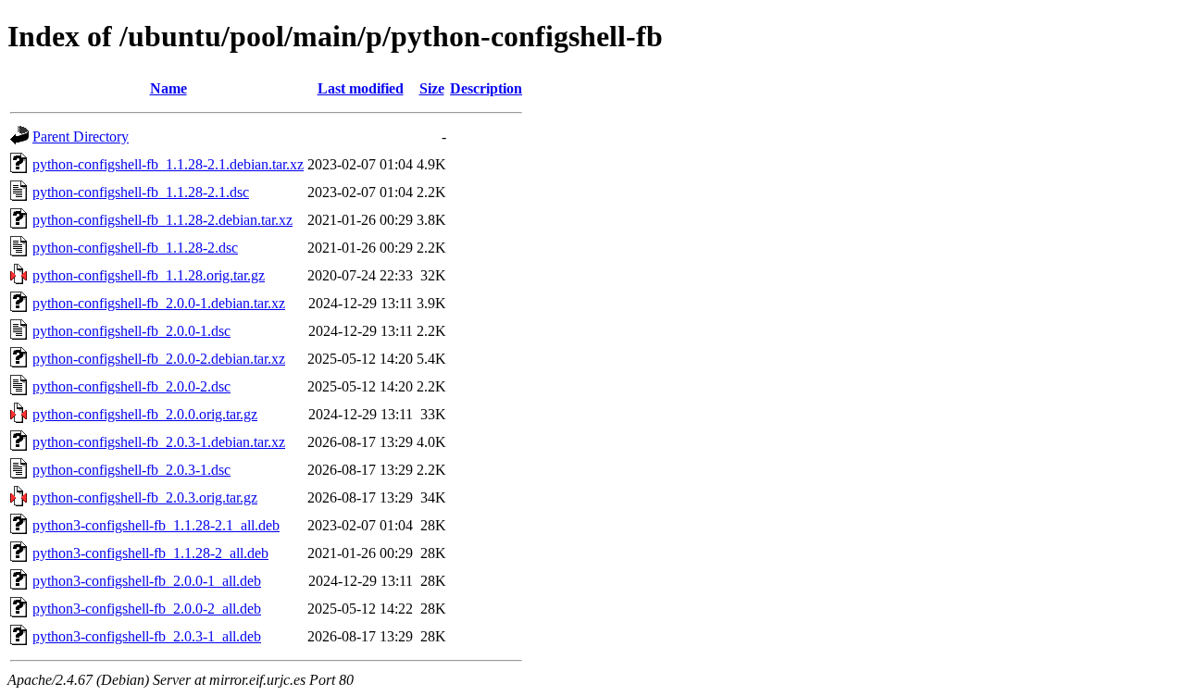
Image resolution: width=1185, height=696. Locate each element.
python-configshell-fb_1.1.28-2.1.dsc (140, 192)
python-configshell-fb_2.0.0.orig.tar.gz (144, 414)
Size (431, 88)
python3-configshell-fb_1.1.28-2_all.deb (150, 553)
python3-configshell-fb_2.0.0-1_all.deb (146, 581)
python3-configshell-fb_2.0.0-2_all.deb (146, 608)
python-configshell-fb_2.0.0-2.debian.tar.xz (158, 359)
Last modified (361, 88)
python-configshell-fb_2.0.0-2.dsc (131, 386)
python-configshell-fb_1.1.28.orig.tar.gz (148, 275)
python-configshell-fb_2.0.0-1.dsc (131, 331)
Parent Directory (80, 136)
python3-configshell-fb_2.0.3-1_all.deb (146, 636)
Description (486, 88)
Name (168, 88)
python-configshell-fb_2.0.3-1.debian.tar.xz (158, 442)
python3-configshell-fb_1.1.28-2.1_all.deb (156, 525)
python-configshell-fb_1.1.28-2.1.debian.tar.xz (168, 164)
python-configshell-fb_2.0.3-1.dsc (131, 470)
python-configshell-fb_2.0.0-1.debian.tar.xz (158, 303)
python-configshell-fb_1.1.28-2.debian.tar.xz (162, 220)
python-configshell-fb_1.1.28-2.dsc (135, 247)
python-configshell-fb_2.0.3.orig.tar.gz (144, 497)
